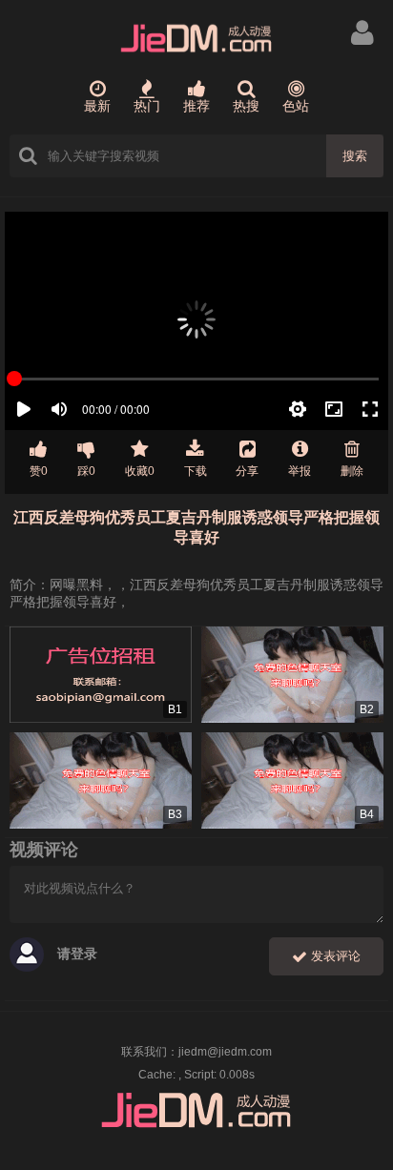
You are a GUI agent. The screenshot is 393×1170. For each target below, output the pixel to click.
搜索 (354, 156)
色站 (295, 105)
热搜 (246, 105)
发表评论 (334, 956)
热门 (147, 105)
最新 (97, 105)
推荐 (196, 105)
